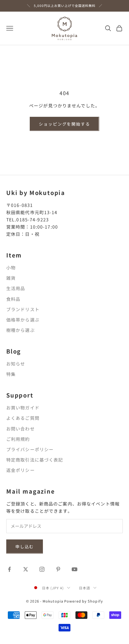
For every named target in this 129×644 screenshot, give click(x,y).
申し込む (24, 546)
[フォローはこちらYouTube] (74, 569)
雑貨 (11, 278)
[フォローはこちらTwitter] (26, 569)
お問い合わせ (20, 428)
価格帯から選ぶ (22, 320)
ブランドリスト (22, 309)
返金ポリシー (20, 470)
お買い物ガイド (22, 407)
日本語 (84, 587)
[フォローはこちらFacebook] (9, 569)
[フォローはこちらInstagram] (42, 569)
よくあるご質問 (22, 418)
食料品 (13, 299)
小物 (11, 267)
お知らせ (15, 363)
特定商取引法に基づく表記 (34, 460)
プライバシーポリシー (30, 449)
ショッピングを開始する (64, 124)
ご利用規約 (18, 439)
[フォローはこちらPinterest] (58, 569)
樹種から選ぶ (20, 330)
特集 (11, 374)
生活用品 (15, 288)
